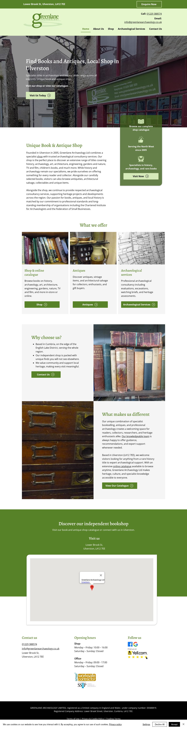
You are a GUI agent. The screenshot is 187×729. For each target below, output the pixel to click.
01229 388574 (154, 13)
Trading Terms (113, 718)
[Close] (183, 724)
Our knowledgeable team (135, 436)
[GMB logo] (135, 644)
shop (40, 156)
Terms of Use (73, 718)
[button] (149, 4)
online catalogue (122, 466)
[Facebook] (130, 644)
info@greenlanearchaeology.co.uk (143, 22)
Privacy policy (115, 724)
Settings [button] (146, 724)
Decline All (160, 724)
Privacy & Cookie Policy (93, 718)
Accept (174, 724)
